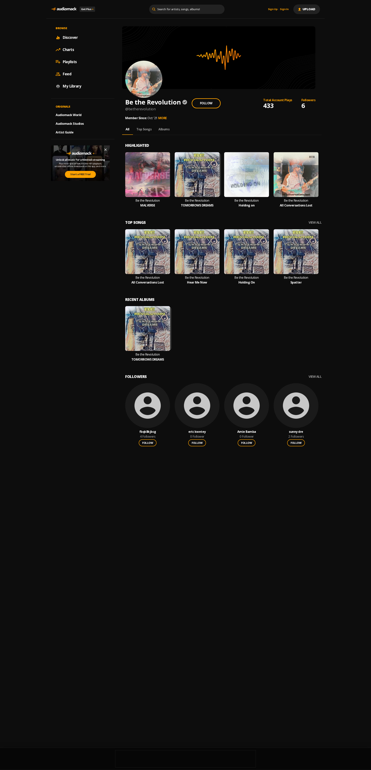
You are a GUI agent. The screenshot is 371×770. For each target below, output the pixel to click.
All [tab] (127, 129)
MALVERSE (147, 205)
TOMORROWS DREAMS (197, 205)
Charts (68, 49)
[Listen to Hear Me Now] (197, 251)
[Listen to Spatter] (296, 251)
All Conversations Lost (296, 205)
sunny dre (296, 432)
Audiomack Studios (70, 123)
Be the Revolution (147, 201)
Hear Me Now (197, 282)
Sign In (284, 9)
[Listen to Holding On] (246, 251)
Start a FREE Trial (80, 174)
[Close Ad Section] (105, 150)
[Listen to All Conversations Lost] (296, 174)
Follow (206, 103)
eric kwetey (197, 432)
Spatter (296, 282)
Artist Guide (64, 132)
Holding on (246, 205)
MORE (162, 118)
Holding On (246, 282)
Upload (309, 9)
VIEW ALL (315, 223)
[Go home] (64, 9)
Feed (67, 73)
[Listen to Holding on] (246, 174)
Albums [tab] (163, 129)
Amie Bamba (246, 432)
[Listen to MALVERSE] (147, 174)
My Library (72, 86)
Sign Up (273, 9)
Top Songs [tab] (144, 129)
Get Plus (87, 9)
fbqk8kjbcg (147, 432)
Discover (70, 37)
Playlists (70, 61)
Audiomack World (69, 115)
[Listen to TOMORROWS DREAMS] (197, 174)
